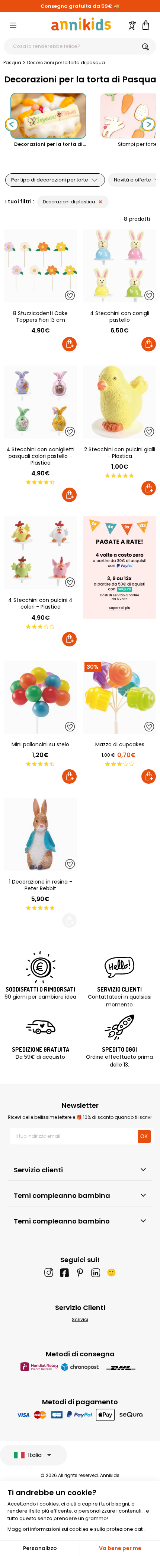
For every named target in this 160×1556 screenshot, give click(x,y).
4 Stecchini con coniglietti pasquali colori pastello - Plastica (40, 456)
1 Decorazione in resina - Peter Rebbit (40, 885)
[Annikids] (81, 23)
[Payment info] (80, 1414)
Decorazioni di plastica (69, 202)
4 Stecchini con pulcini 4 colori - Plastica (40, 603)
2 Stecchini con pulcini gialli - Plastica (119, 452)
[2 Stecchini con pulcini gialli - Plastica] (119, 402)
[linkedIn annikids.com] (96, 1272)
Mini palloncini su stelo (40, 744)
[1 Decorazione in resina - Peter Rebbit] (40, 834)
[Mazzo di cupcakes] (119, 697)
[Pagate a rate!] (119, 568)
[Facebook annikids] (64, 1272)
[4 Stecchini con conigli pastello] (119, 265)
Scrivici (80, 1319)
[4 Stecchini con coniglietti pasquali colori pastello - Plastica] (40, 402)
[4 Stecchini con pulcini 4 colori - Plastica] (40, 552)
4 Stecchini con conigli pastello (119, 316)
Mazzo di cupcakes (119, 744)
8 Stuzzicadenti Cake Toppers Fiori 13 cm (40, 316)
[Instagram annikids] (49, 1272)
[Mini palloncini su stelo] (40, 697)
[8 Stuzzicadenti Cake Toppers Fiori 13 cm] (40, 265)
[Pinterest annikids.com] (80, 1272)
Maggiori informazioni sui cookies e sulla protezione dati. (76, 1529)
